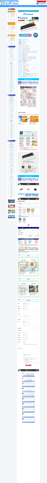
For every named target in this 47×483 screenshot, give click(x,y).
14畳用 (11, 71)
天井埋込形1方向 (11, 100)
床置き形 (11, 103)
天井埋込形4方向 (11, 144)
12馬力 (11, 195)
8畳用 (11, 66)
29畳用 (11, 80)
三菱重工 (11, 56)
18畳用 (11, 74)
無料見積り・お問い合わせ (28, 79)
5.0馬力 (11, 189)
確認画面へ (28, 365)
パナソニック (11, 118)
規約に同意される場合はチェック (28, 354)
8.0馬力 (11, 192)
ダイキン (11, 50)
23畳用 (11, 77)
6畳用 (11, 122)
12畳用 (11, 69)
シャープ (11, 59)
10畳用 (11, 125)
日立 (11, 53)
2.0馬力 (11, 181)
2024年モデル (11, 90)
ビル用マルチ (11, 161)
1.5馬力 (11, 178)
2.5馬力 (11, 184)
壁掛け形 (11, 156)
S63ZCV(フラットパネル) (27, 303)
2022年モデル (11, 87)
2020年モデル (11, 84)
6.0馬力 (11, 190)
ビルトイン (11, 106)
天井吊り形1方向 (11, 153)
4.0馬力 (11, 187)
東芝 (11, 174)
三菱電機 (11, 115)
